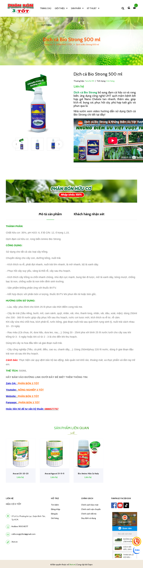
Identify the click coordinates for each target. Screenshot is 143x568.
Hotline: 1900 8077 (19, 526)
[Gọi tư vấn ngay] (136, 541)
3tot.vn (14, 542)
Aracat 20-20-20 (20, 473)
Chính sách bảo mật (89, 505)
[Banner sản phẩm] (71, 190)
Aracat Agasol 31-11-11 (54, 473)
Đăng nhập (55, 509)
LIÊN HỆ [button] (10, 498)
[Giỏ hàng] (135, 8)
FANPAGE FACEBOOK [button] (121, 498)
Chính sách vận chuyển (91, 509)
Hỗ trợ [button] (55, 498)
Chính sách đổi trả (88, 513)
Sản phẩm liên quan (71, 428)
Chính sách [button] (87, 498)
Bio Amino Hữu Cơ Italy (88, 473)
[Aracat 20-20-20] (20, 453)
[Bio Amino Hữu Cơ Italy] (88, 453)
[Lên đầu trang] (135, 561)
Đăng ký (54, 513)
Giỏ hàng (55, 518)
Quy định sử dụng (88, 518)
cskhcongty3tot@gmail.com (23, 534)
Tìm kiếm (55, 505)
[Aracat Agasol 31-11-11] (54, 453)
